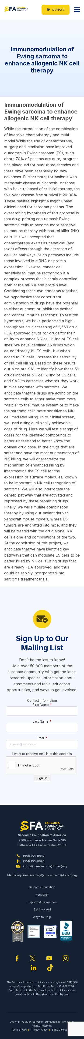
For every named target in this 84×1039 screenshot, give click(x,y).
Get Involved (42, 909)
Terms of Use (19, 1029)
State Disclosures (62, 1029)
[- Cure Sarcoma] (16, 10)
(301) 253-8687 (33, 856)
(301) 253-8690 (33, 861)
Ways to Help (42, 917)
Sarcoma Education (42, 887)
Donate (58, 9)
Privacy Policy (39, 1029)
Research (42, 894)
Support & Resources (42, 902)
